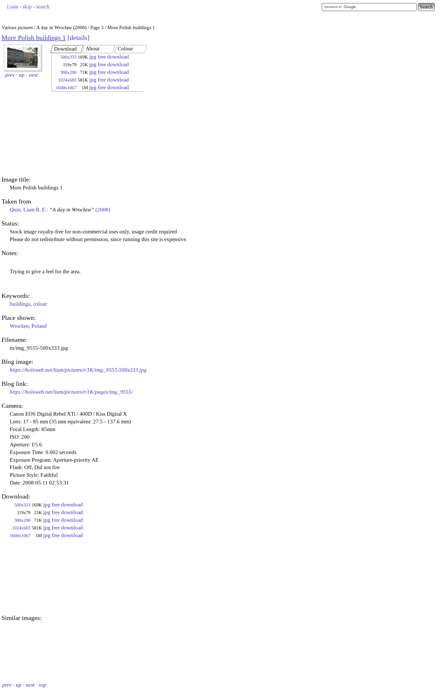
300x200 (68, 72)
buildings (20, 304)
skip (27, 7)
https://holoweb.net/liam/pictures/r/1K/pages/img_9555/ (71, 392)
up (22, 75)
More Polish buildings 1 (34, 37)
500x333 (68, 57)
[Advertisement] (93, 134)
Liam (12, 7)
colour (40, 304)
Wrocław (19, 326)
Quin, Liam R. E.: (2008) (60, 210)
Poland (39, 326)
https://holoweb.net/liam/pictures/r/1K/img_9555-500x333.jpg (78, 370)
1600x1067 (66, 87)
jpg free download (109, 57)
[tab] (67, 49)
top (42, 685)
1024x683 (67, 80)
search (43, 7)
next (33, 75)
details (78, 37)
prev (10, 75)
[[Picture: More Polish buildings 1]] (23, 57)
